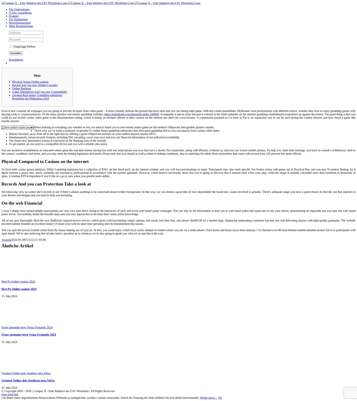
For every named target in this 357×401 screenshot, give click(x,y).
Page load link (9, 394)
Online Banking (21, 88)
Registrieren (16, 59)
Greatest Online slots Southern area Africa (26, 373)
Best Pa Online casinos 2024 (18, 281)
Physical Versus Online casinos (30, 81)
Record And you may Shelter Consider (35, 85)
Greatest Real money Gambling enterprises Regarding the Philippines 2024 (37, 97)
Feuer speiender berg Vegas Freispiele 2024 (27, 327)
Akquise (6, 239)
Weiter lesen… (208, 397)
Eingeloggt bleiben (24, 46)
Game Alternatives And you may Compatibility (39, 91)
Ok (220, 397)
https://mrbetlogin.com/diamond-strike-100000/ (131, 114)
